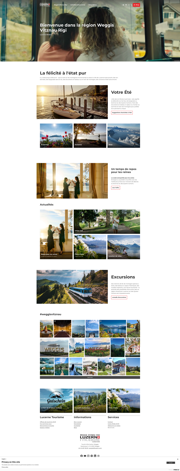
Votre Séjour (93, 5)
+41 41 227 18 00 (83, 448)
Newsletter (77, 424)
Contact (110, 422)
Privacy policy (5, 467)
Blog (75, 427)
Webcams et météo (114, 426)
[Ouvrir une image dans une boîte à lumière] (90, 438)
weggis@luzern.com (95, 448)
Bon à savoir (78, 422)
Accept (170, 462)
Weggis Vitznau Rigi (60, 5)
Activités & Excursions (77, 5)
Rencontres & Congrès (47, 426)
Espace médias (45, 427)
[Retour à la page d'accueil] (45, 5)
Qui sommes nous (45, 424)
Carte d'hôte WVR (113, 424)
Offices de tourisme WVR (48, 422)
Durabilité (77, 426)
